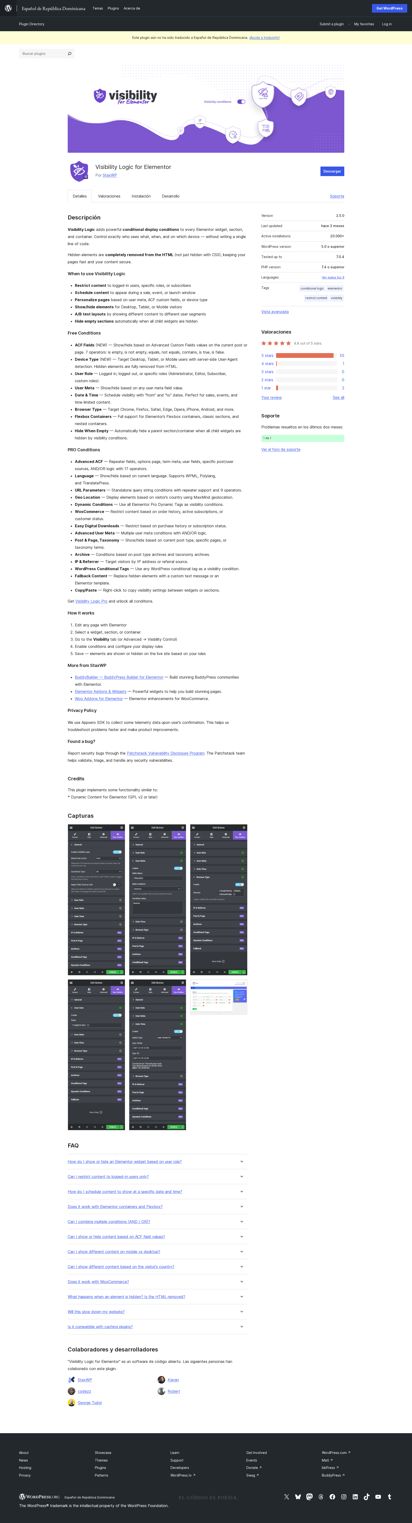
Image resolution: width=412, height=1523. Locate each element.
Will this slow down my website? (96, 1312)
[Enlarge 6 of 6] (241, 985)
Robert (174, 1391)
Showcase (103, 1453)
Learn (174, 1453)
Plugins (100, 1468)
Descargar (332, 171)
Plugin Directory (31, 24)
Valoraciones (109, 196)
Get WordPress (389, 8)
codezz (84, 1391)
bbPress (330, 1468)
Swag (252, 1475)
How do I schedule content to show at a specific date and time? (125, 1191)
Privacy (25, 1475)
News (23, 1460)
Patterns (101, 1475)
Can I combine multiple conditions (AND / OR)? (109, 1221)
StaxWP (110, 175)
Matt (327, 1460)
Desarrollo (171, 196)
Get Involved (256, 1453)
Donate (254, 1468)
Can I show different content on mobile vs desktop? (114, 1251)
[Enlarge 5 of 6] (241, 830)
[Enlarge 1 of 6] (118, 830)
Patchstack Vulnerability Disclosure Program (165, 753)
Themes (101, 1460)
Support (176, 1460)
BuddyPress (333, 1475)
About (24, 1453)
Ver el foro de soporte (280, 449)
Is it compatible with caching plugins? (100, 1327)
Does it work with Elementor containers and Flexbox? (115, 1206)
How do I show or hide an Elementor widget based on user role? (125, 1161)
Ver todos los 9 (333, 277)
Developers (179, 1468)
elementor (335, 288)
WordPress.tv (183, 1475)
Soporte (337, 196)
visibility (336, 298)
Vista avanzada (275, 311)
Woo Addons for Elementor (99, 698)
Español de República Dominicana (90, 1497)
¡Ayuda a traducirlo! (264, 38)
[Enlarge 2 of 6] (118, 985)
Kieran (173, 1379)
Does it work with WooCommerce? (98, 1281)
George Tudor (90, 1402)
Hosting (25, 1468)
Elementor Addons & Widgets (100, 691)
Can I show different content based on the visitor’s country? (121, 1266)
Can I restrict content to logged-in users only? (108, 1176)
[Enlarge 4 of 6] (179, 985)
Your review (271, 397)
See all (338, 397)
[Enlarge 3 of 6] (179, 830)
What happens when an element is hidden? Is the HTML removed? (126, 1297)
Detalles (80, 196)
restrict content (316, 298)
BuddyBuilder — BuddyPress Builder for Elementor (119, 677)
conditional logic (312, 288)
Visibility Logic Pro (91, 601)
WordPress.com (336, 1453)
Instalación (141, 196)
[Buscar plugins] (69, 53)
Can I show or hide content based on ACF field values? (116, 1236)
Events (251, 1460)
